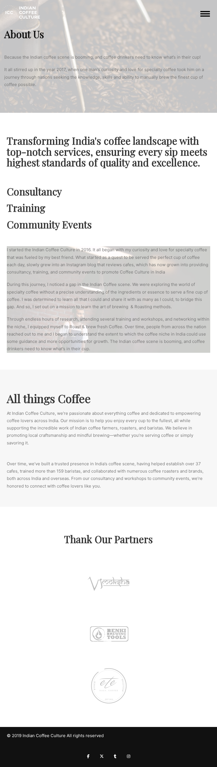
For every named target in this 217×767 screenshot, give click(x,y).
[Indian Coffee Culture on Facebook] (88, 756)
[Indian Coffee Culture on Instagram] (128, 756)
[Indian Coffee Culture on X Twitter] (102, 756)
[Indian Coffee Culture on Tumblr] (115, 756)
